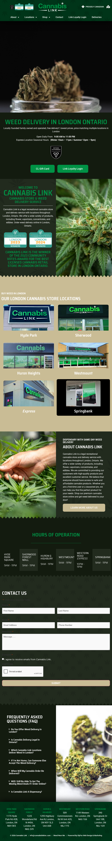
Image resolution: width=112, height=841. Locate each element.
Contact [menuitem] (59, 17)
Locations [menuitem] (29, 17)
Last (59, 615)
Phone (60, 620)
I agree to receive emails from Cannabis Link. (28, 659)
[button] (28, 730)
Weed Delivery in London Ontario (56, 122)
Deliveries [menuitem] (96, 17)
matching (83, 128)
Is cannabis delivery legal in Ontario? (24, 741)
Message (7, 631)
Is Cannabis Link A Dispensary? (26, 792)
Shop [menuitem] (44, 17)
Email (5, 620)
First (4, 615)
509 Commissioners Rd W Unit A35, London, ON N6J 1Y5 (64, 819)
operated (42, 128)
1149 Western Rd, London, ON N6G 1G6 (82, 816)
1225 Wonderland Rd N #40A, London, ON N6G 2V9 (29, 822)
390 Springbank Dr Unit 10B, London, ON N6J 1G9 (100, 819)
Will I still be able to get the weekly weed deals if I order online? (27, 782)
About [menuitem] (13, 17)
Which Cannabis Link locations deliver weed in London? (25, 751)
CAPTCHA (7, 664)
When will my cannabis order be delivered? (26, 772)
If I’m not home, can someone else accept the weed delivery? (27, 762)
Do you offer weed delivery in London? (25, 730)
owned (29, 128)
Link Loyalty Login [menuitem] (77, 17)
